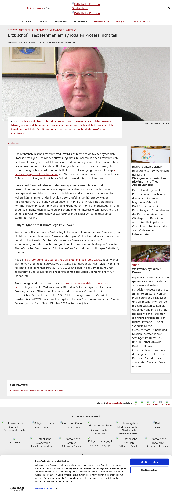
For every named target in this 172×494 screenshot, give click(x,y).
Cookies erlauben (149, 462)
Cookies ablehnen (149, 470)
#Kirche (24, 390)
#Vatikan (59, 390)
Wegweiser (61, 21)
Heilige (120, 21)
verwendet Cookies (44, 489)
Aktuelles (40, 8)
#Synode (49, 390)
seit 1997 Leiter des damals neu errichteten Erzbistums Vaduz (63, 259)
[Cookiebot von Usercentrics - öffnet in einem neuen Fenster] (17, 489)
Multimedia (80, 21)
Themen (42, 21)
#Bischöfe (14, 390)
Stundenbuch (101, 21)
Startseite (30, 8)
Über (141, 21)
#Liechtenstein (36, 390)
